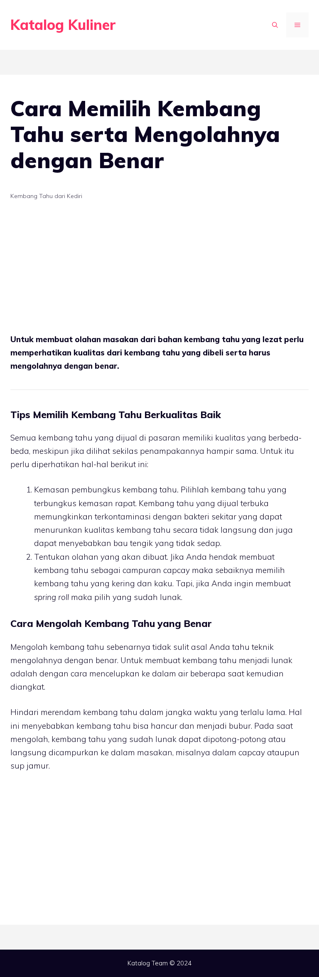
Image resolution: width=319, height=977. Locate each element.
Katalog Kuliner (63, 25)
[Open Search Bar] (275, 24)
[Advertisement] (159, 271)
